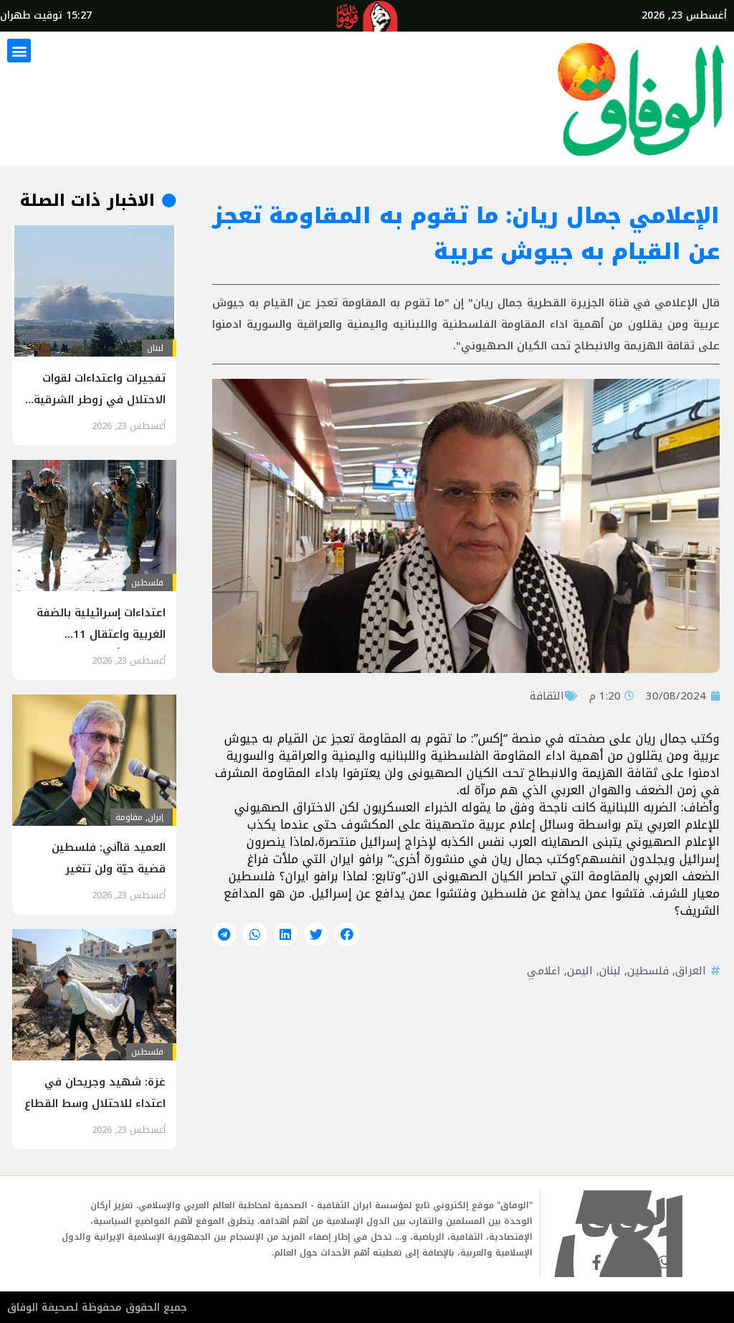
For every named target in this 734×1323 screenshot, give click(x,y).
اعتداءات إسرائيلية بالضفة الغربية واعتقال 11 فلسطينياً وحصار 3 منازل (101, 634)
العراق (690, 971)
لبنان (610, 971)
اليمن (580, 971)
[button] (19, 50)
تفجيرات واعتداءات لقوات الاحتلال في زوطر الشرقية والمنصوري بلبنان (100, 399)
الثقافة (547, 696)
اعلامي (544, 971)
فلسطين (648, 971)
